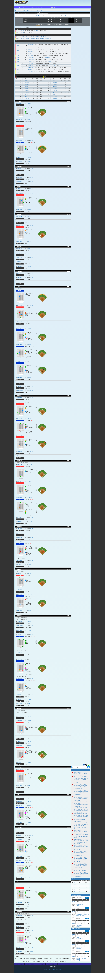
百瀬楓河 (77, 915)
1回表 (18, 45)
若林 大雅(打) (19, 921)
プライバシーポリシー (52, 969)
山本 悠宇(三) (19, 188)
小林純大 (77, 937)
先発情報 (67, 24)
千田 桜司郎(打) (20, 659)
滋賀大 (67, 15)
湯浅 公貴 (22, 30)
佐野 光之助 (55, 92)
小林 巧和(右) (19, 220)
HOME (16, 964)
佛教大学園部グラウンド (42, 13)
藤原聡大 (77, 948)
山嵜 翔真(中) (19, 273)
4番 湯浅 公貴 (31, 44)
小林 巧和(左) (19, 877)
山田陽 (80, 925)
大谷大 (75, 889)
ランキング (47, 7)
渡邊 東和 (55, 82)
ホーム (20, 7)
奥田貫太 (80, 948)
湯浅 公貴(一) (19, 140)
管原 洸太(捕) (19, 124)
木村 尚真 (32, 36)
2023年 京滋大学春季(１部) (33, 7)
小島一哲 (42, 36)
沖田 (80, 915)
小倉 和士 (55, 80)
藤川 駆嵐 (27, 80)
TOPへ (68, 101)
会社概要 (45, 969)
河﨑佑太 (87, 914)
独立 (54, 964)
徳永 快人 (27, 94)
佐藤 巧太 (27, 82)
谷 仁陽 (37, 38)
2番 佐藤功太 (30, 49)
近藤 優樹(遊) (19, 181)
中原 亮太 (51, 38)
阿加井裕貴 (78, 938)
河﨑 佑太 (27, 36)
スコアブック (61, 24)
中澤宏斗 (80, 914)
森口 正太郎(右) (20, 193)
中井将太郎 (78, 904)
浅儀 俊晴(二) (19, 161)
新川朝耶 (81, 904)
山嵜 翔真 (55, 96)
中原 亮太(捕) (19, 177)
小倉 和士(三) (19, 168)
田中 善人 (27, 88)
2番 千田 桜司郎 (31, 65)
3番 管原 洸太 (31, 51)
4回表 (18, 50)
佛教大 (75, 884)
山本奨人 (77, 905)
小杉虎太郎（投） (48, 57)
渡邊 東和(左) (19, 173)
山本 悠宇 (36, 30)
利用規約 (59, 969)
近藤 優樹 (55, 86)
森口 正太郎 (27, 96)
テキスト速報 (55, 24)
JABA (38, 964)
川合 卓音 (47, 38)
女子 (48, 964)
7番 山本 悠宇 (30, 47)
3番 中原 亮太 (31, 59)
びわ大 (38, 15)
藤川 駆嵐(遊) (19, 103)
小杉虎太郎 (33, 38)
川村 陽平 (27, 38)
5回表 (18, 57)
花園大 (75, 882)
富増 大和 (22, 38)
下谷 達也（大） (78, 960)
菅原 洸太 (46, 36)
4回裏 (18, 55)
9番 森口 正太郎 (31, 61)
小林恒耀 (22, 32)
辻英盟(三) (19, 762)
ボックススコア (48, 24)
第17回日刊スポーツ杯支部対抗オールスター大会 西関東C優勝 (28, 10)
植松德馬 (77, 914)
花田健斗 (81, 938)
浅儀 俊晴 (27, 90)
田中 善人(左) (19, 157)
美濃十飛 (54, 94)
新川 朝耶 (22, 36)
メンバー (42, 24)
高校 (21, 964)
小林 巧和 (55, 90)
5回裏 (18, 59)
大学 (24, 7)
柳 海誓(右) (19, 835)
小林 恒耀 (55, 88)
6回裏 (18, 65)
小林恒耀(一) (19, 216)
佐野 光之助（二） (51, 61)
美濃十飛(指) (19, 241)
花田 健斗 (42, 38)
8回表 (18, 69)
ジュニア (32, 964)
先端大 (75, 885)
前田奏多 (80, 959)
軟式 (42, 964)
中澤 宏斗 (37, 36)
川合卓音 (31, 885)
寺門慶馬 (82, 915)
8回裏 (18, 72)
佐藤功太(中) (19, 119)
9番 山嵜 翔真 (31, 63)
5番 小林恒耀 (30, 55)
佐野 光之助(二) (20, 225)
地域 (59, 964)
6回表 (18, 61)
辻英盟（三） (53, 65)
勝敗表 (42, 7)
